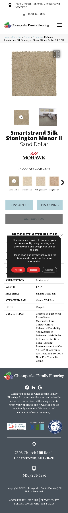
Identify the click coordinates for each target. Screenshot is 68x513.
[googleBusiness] (39, 387)
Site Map (33, 500)
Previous (5, 115)
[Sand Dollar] (14, 181)
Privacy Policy (50, 500)
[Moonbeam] (27, 181)
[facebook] (27, 387)
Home (7, 37)
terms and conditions (29, 258)
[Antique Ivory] (41, 181)
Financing (50, 205)
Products (37, 37)
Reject (33, 270)
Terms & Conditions (26, 503)
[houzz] (33, 387)
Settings (49, 270)
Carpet (26, 37)
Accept (18, 270)
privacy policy (39, 254)
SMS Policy (47, 503)
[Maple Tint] (54, 181)
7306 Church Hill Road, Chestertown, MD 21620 (34, 455)
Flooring (16, 37)
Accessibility (17, 500)
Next (62, 115)
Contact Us (19, 205)
